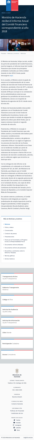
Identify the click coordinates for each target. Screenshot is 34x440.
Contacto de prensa (11, 233)
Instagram (18, 425)
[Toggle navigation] (25, 2)
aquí (11, 75)
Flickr (18, 430)
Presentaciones (9, 236)
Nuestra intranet (17, 397)
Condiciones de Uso (17, 413)
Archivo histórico (10, 259)
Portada (3, 53)
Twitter (18, 420)
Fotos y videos (9, 227)
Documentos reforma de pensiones (15, 248)
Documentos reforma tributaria (14, 244)
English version (28, 437)
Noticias (23, 53)
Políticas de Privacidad (17, 411)
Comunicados (9, 230)
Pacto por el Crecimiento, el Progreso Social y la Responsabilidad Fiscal (16, 240)
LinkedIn (18, 427)
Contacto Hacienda (17, 404)
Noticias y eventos (13, 53)
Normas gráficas (10, 256)
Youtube (18, 422)
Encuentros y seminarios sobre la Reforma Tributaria (14, 251)
